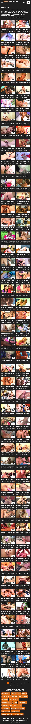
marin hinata (6, 711)
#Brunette (10, 57)
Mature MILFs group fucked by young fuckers (23, 532)
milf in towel (6, 693)
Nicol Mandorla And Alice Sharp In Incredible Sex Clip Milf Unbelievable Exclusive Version (23, 638)
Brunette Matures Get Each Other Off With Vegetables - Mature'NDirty (8, 611)
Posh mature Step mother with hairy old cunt (8, 505)
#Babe (17, 335)
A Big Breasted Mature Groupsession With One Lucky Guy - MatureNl (23, 413)
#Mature (18, 71)
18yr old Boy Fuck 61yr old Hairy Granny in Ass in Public (8, 241)
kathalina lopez (7, 702)
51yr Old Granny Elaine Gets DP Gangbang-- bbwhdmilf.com (8, 228)
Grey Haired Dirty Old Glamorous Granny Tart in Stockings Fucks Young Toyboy (23, 267)
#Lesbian (14, 560)
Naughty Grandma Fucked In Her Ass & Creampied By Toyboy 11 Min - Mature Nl (8, 532)
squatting (8, 12)
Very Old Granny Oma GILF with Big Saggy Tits (8, 148)
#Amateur (19, 31)
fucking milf (5, 708)
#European (25, 521)
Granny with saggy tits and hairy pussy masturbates (23, 294)
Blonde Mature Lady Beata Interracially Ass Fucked (8, 492)
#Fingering (10, 468)
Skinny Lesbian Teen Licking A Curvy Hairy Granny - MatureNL (8, 175)
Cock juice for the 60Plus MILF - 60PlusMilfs (23, 664)
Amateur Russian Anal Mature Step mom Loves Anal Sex (23, 386)
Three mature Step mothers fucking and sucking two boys (8, 426)
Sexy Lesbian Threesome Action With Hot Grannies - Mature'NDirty (23, 598)
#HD (8, 123)
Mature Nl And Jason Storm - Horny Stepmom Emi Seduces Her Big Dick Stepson (23, 466)
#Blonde (10, 31)
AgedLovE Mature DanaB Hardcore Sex (8, 413)
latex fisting (6, 696)
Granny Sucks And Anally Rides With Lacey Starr (8, 267)
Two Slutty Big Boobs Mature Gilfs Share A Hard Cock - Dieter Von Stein (23, 439)
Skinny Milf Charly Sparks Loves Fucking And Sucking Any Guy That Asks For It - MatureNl (8, 664)
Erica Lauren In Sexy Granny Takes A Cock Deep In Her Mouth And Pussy (23, 347)
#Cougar (19, 150)
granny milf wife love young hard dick (23, 55)
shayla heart (24, 12)
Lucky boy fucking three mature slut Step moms (8, 400)
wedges (24, 693)
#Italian (9, 71)
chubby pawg (15, 12)
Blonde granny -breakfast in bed (23, 281)
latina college (18, 714)
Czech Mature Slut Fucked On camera (23, 519)
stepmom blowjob (17, 14)
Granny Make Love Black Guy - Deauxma (23, 188)
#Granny (25, 31)
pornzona (5, 705)
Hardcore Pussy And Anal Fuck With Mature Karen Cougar (8, 453)
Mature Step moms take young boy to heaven (23, 453)
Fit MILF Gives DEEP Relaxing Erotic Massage (23, 651)
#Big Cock (4, 31)
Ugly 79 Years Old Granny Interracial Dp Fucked (8, 82)
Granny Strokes (21, 148)
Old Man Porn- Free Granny (23, 307)
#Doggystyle (12, 640)
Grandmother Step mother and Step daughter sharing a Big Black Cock (8, 29)
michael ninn (15, 711)
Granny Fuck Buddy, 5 (22, 175)
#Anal (18, 57)
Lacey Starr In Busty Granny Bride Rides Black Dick (23, 161)
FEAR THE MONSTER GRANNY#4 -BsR (23, 373)
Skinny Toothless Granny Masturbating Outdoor (8, 108)
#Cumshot (26, 269)
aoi (11, 705)
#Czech (18, 521)
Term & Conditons (7, 718)
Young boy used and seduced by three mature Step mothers (23, 558)
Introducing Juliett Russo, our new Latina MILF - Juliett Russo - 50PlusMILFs (23, 625)
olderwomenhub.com (19, 720)
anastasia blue (16, 693)
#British (24, 229)
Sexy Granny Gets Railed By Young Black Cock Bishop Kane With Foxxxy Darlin (23, 122)
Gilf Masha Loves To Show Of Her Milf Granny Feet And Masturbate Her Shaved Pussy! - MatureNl (8, 55)
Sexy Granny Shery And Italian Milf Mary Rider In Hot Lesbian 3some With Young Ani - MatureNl (8, 69)
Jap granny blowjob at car (8, 307)
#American (4, 640)
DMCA (24, 718)
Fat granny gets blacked (8, 347)
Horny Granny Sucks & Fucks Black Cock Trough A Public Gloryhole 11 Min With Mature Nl (8, 42)
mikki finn (5, 699)
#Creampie (25, 97)
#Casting (26, 203)
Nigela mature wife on (8, 466)
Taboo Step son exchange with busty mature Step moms (8, 585)
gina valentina (23, 696)
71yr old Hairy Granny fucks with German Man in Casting (23, 201)
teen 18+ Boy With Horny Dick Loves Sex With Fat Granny (23, 254)
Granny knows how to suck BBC (23, 135)
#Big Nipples (11, 600)
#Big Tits (10, 44)
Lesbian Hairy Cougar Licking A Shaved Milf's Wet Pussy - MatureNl (23, 678)
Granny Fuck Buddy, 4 (7, 360)
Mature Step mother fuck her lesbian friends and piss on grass (8, 558)
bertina (20, 11)
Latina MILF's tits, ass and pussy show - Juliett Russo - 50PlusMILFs (8, 678)
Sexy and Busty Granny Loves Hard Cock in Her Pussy (23, 320)
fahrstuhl (8, 11)
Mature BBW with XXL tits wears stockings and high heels (23, 585)
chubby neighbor (7, 714)
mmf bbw (14, 696)
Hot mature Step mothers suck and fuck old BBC (23, 572)
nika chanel (11, 15)
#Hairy (9, 97)
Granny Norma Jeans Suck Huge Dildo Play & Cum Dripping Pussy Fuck (8, 281)
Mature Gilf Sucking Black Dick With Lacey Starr (23, 426)
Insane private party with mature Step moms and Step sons (8, 479)
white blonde (18, 705)
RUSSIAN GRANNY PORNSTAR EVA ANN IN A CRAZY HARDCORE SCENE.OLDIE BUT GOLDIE (23, 241)
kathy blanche (14, 699)
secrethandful (15, 10)
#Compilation (20, 613)
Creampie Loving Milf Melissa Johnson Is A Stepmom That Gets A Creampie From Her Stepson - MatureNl (8, 638)
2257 (28, 718)
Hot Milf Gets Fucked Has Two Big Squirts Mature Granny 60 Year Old (23, 29)
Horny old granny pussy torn (8, 135)
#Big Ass (12, 84)
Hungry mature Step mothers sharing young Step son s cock (23, 505)
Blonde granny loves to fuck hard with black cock (8, 333)
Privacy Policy (17, 718)
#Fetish (9, 110)
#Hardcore (10, 137)
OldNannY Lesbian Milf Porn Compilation (23, 611)
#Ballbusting (9, 454)
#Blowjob (26, 137)
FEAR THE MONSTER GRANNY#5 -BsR (8, 373)
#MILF (23, 71)
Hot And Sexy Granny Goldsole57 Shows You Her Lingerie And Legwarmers (23, 333)
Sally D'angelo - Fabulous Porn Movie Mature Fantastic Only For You (8, 545)
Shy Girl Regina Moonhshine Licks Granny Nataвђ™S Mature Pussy (23, 69)
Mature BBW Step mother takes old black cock (23, 492)
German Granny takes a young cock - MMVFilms (23, 82)
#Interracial (14, 123)
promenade (14, 11)
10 (17, 686)
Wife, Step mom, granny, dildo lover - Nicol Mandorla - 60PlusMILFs (8, 161)
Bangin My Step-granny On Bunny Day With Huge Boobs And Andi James (23, 95)
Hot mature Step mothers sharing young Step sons (8, 519)
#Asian (3, 309)
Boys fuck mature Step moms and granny (23, 42)
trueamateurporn (6, 14)
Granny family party (22, 214)
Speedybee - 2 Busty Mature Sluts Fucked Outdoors (23, 545)
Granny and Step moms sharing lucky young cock (8, 294)
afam (15, 702)
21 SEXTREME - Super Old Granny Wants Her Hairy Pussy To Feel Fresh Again (23, 108)
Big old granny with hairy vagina (8, 201)
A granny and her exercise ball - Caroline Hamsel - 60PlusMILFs (8, 188)
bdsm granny (22, 702)
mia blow (22, 10)
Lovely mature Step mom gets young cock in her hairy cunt (8, 439)
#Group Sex (25, 44)
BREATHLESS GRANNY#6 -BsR (8, 386)
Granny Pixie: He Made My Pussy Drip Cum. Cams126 (8, 254)
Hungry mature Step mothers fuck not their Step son (23, 479)
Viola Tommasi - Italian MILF (8, 651)
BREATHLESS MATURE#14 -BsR (8, 598)
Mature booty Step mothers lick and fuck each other (23, 400)
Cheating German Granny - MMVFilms (8, 214)
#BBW (7, 84)
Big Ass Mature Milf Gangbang (23, 360)
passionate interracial (18, 708)
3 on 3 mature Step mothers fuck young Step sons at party (8, 572)
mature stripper (5, 10)
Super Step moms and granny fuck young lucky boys (8, 320)
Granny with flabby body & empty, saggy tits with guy (8, 122)
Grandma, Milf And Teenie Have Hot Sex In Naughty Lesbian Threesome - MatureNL (8, 625)
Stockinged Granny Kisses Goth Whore (23, 228)
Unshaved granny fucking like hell (8, 95)
